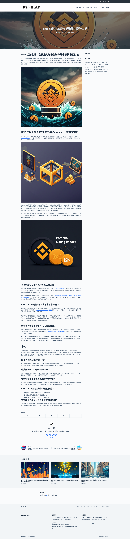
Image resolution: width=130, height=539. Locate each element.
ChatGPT (98, 62)
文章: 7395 (51, 437)
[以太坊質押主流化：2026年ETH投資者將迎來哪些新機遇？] (65, 470)
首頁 (77, 7)
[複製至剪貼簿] (76, 416)
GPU (92, 64)
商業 (80, 7)
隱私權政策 (101, 536)
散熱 (97, 69)
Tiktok (100, 64)
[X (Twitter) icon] (53, 435)
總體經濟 (99, 71)
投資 (87, 7)
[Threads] (100, 1)
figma (88, 64)
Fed (85, 64)
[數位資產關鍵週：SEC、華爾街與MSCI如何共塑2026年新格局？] (95, 470)
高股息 (100, 73)
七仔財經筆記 (55, 524)
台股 (90, 69)
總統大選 (94, 71)
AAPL (89, 62)
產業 (103, 7)
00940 (86, 62)
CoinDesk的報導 (25, 138)
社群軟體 (90, 71)
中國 (107, 64)
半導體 (102, 67)
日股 (99, 69)
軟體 (99, 7)
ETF (106, 62)
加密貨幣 (97, 67)
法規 (106, 69)
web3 (105, 64)
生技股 (86, 71)
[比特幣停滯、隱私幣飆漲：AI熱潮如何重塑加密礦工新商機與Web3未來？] (35, 470)
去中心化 (106, 67)
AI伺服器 (94, 62)
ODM (94, 64)
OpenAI (97, 64)
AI (92, 62)
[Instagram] (103, 1)
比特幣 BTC (102, 69)
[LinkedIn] (52, 416)
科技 (83, 7)
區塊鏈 (72, 32)
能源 (104, 71)
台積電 (87, 69)
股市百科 (54, 526)
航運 (106, 71)
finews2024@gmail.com (92, 523)
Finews (33, 536)
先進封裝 (92, 67)
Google (90, 64)
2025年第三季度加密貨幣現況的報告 (55, 331)
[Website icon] (50, 435)
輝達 (89, 74)
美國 (102, 71)
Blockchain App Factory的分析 (44, 310)
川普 (92, 69)
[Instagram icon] (56, 435)
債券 (90, 67)
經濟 (91, 7)
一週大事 (107, 7)
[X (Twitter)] (105, 1)
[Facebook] (108, 1)
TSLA (102, 64)
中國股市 (87, 67)
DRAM (102, 62)
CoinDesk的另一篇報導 (58, 288)
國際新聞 (95, 7)
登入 (47, 495)
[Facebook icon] (47, 435)
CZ (100, 62)
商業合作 (107, 536)
